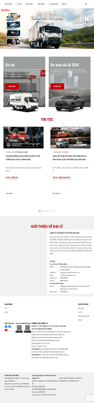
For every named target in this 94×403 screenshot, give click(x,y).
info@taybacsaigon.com (67, 275)
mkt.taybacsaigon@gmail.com (47, 340)
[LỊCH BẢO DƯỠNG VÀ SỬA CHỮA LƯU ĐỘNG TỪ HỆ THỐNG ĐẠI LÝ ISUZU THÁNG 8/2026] (23, 137)
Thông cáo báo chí (64, 177)
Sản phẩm (8, 304)
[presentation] (6, 28)
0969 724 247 (42, 346)
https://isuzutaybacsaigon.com (70, 272)
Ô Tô (6, 308)
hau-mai (25, 152)
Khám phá (12, 86)
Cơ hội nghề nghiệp (83, 316)
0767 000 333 (45, 343)
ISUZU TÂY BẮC (83, 304)
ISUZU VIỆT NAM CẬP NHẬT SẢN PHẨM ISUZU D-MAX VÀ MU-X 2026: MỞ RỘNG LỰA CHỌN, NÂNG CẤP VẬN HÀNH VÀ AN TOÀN (70, 159)
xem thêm (9, 193)
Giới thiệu (81, 308)
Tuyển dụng (53, 4)
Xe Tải (6, 312)
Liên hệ (63, 4)
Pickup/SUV (65, 152)
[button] (29, 44)
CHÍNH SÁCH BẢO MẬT (12, 375)
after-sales (18, 152)
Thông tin (14, 177)
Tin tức (19, 4)
